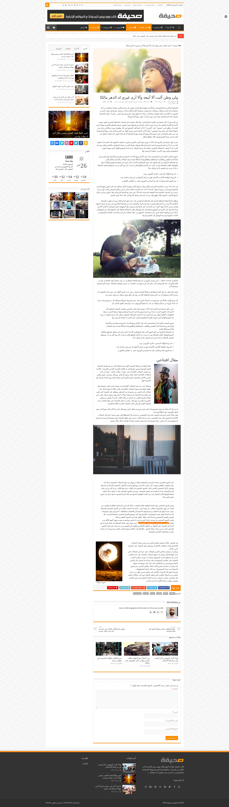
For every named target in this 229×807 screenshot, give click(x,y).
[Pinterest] (74, 5)
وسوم (146, 593)
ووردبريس (138, 593)
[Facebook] (79, 5)
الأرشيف (119, 27)
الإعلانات (160, 5)
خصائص (157, 27)
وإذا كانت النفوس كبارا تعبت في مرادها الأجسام (166, 659)
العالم (159, 593)
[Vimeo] (69, 5)
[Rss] (82, 5)
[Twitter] (77, 5)
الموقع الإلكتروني (172, 729)
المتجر (82, 27)
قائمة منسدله (150, 5)
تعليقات (68, 49)
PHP (165, 593)
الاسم (175, 712)
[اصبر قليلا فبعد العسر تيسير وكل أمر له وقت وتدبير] (81, 57)
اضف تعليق (106, 102)
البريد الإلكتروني (171, 720)
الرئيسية (179, 27)
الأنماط (169, 27)
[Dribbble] (72, 5)
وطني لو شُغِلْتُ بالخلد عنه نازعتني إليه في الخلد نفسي (111, 629)
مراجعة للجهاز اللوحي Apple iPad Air (163, 36)
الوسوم (58, 49)
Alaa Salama (172, 102)
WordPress (68, 803)
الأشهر (85, 49)
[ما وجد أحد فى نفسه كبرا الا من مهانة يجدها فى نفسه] (81, 68)
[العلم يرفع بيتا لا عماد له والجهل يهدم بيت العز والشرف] (81, 78)
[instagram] (63, 5)
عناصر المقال (137, 5)
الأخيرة (76, 49)
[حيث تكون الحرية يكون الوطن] (81, 89)
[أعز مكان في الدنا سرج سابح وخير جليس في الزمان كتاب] (81, 100)
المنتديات (127, 5)
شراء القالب (117, 5)
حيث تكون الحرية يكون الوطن (63, 86)
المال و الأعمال (123, 102)
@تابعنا (84, 758)
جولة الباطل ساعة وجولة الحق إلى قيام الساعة (162, 629)
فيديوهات (106, 27)
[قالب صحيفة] (170, 15)
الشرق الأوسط (133, 102)
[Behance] (66, 5)
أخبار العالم (144, 27)
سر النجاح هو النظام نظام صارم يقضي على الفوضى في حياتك (137, 660)
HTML (172, 593)
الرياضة (94, 27)
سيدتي (131, 27)
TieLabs (48, 803)
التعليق (175, 689)
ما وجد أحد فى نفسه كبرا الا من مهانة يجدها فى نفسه (108, 787)
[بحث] (47, 5)
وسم (152, 593)
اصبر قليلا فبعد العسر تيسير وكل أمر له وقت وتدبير (109, 776)
